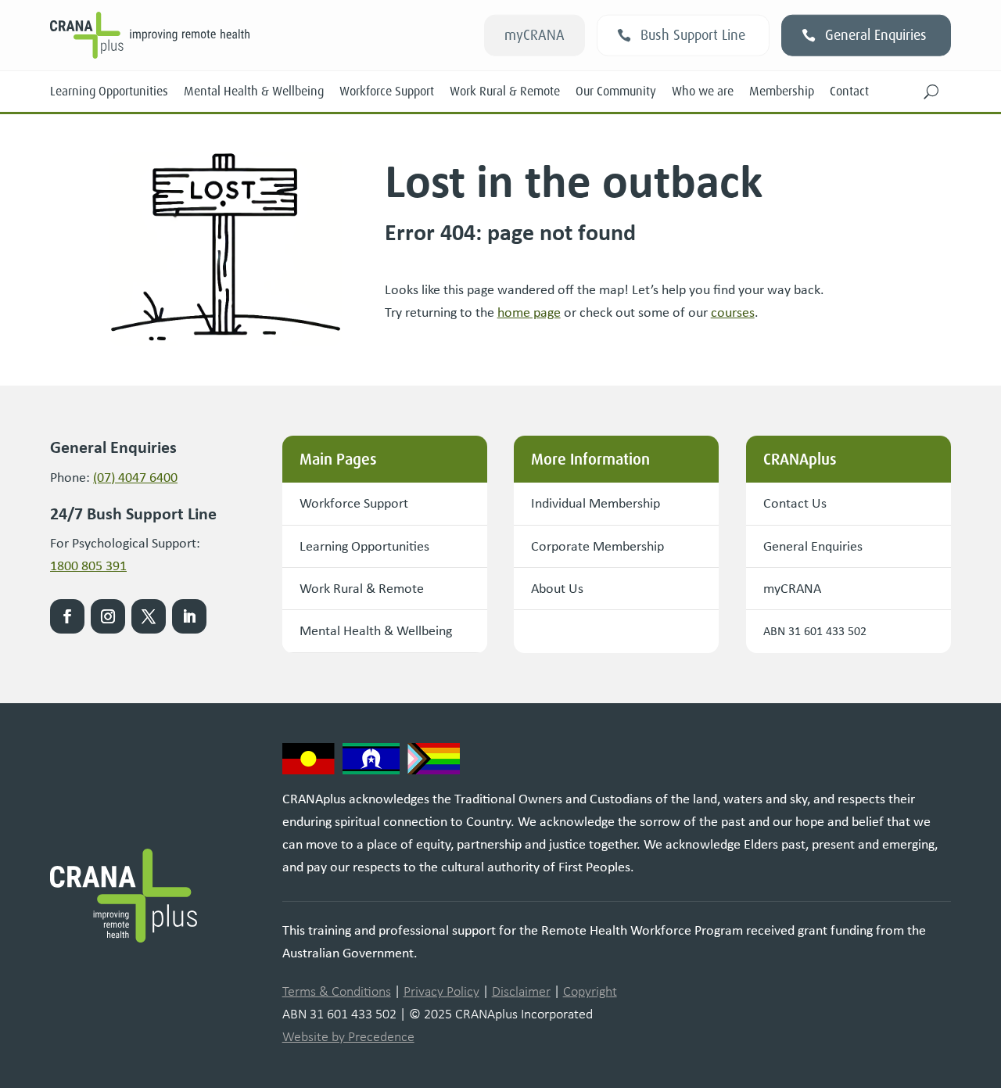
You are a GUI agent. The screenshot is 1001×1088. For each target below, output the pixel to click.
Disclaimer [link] (521, 991)
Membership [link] (781, 91)
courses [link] (733, 312)
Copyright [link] (590, 991)
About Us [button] (557, 588)
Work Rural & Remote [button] (362, 588)
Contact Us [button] (795, 503)
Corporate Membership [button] (597, 546)
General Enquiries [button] (876, 35)
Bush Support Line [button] (692, 35)
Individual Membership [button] (595, 503)
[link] (529, 312)
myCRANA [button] (534, 35)
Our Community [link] (616, 91)
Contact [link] (849, 91)
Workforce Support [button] (354, 503)
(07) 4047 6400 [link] (135, 477)
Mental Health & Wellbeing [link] (254, 91)
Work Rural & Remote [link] (505, 91)
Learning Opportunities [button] (364, 546)
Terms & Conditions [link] (336, 991)
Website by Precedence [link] (348, 1036)
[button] (931, 91)
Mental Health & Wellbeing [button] (376, 630)
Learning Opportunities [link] (109, 91)
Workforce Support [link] (386, 91)
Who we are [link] (703, 91)
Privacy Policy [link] (441, 991)
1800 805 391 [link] (88, 565)
